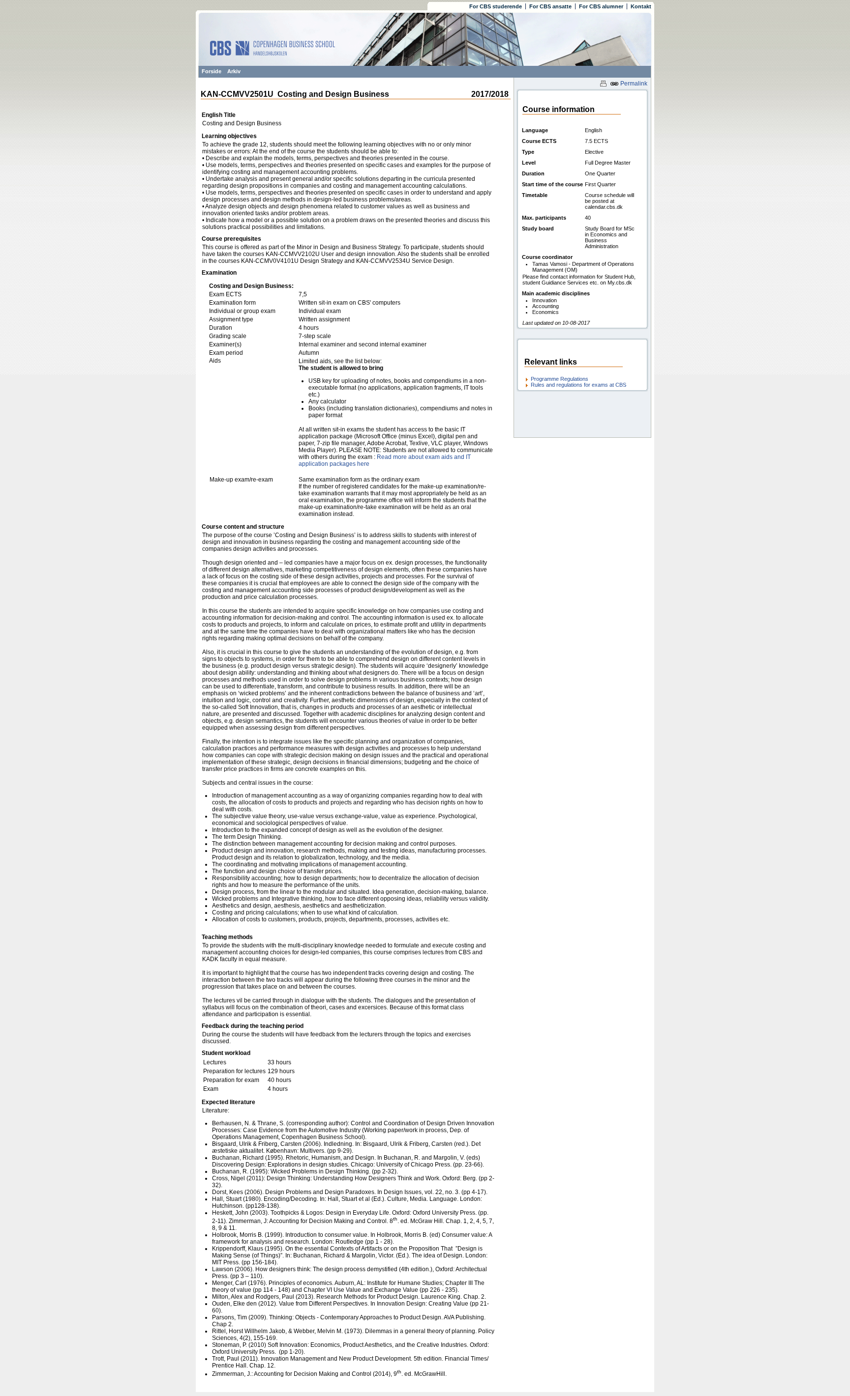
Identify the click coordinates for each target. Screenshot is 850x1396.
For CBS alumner (601, 6)
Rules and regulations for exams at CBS (578, 385)
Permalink (633, 83)
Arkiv (234, 71)
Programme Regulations (559, 379)
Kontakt (641, 6)
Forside (211, 71)
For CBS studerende (495, 6)
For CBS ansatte (550, 6)
